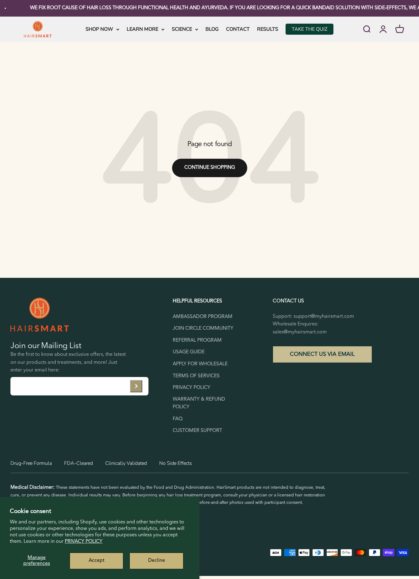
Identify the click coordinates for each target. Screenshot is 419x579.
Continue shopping (209, 167)
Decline (156, 560)
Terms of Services (196, 376)
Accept (97, 560)
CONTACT (238, 28)
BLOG (212, 28)
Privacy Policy (83, 541)
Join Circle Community (203, 328)
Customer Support (197, 430)
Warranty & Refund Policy (199, 403)
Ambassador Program (203, 316)
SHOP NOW (99, 28)
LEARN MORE (142, 28)
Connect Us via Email (322, 354)
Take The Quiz (309, 28)
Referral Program (197, 340)
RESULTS (267, 28)
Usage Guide (189, 352)
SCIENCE (182, 28)
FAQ (178, 419)
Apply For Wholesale (200, 364)
